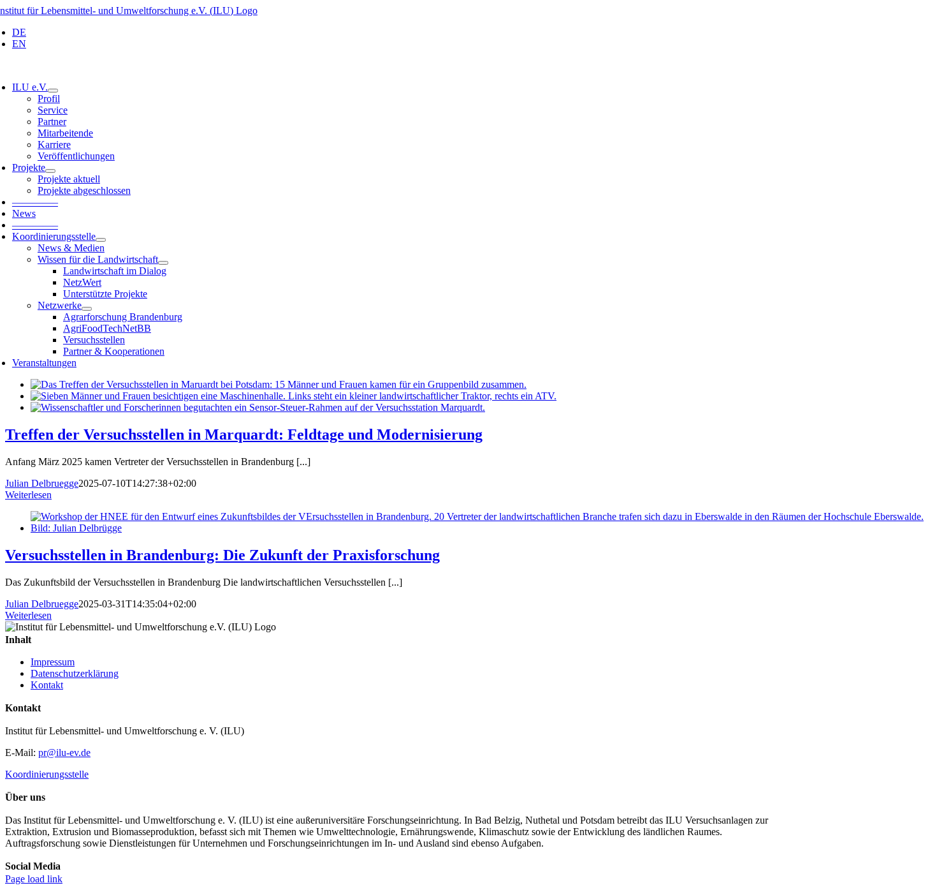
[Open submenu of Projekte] (50, 171)
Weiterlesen (28, 494)
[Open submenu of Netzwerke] (87, 309)
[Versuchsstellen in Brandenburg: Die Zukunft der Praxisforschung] (481, 528)
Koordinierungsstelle (47, 774)
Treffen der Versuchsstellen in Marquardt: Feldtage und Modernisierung (244, 434)
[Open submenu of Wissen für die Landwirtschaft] (163, 263)
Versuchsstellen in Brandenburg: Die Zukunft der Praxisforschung (222, 555)
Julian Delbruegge (41, 483)
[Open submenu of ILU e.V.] (53, 91)
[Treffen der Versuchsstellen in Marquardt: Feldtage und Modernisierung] (279, 384)
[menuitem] (19, 32)
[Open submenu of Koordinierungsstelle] (101, 240)
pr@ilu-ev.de (64, 752)
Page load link (33, 878)
